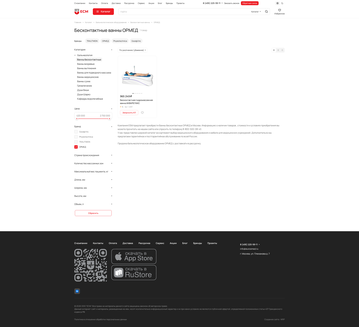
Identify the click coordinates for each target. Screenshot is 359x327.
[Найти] (266, 11)
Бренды (197, 243)
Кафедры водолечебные (90, 98)
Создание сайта (271, 319)
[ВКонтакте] (77, 291)
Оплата (113, 243)
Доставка (128, 243)
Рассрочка (144, 243)
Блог (185, 243)
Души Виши (83, 90)
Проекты (212, 243)
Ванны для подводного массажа (94, 72)
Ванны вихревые (86, 63)
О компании (80, 243)
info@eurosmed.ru (249, 248)
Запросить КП (129, 112)
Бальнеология (84, 55)
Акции (173, 243)
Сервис (160, 243)
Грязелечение (84, 85)
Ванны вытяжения (86, 68)
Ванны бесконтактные (89, 59)
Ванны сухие (83, 81)
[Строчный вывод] (278, 50)
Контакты (98, 243)
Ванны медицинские (88, 77)
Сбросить (93, 213)
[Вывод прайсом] (282, 50)
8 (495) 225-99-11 (211, 3)
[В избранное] (142, 113)
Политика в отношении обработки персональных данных (100, 319)
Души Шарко (83, 94)
